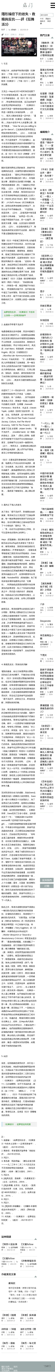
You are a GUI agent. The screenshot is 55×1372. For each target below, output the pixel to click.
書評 (22, 1332)
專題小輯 (43, 642)
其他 (22, 1264)
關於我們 (5, 1366)
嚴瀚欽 (13, 29)
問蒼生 (48, 18)
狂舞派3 (13, 34)
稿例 (15, 1366)
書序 (3, 1318)
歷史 (41, 116)
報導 (3, 1247)
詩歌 (3, 1332)
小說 (41, 309)
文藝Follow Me (25, 1247)
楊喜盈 (22, 1249)
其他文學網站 (7, 1368)
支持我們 (5, 1370)
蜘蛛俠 (42, 21)
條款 (15, 1370)
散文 (41, 295)
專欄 (41, 593)
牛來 (41, 18)
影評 (3, 29)
